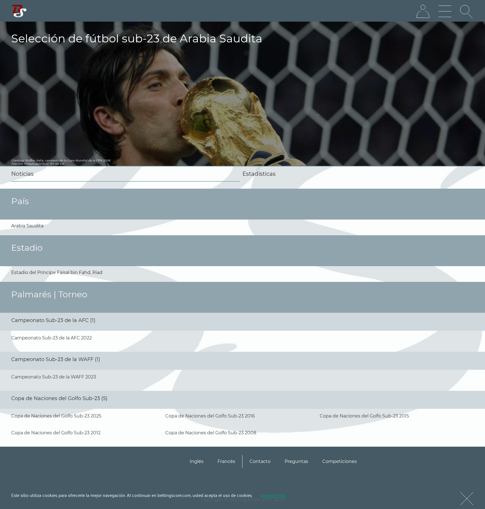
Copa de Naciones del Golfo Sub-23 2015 (364, 416)
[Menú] (445, 11)
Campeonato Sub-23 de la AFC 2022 (51, 338)
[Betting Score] (19, 11)
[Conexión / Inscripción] (423, 11)
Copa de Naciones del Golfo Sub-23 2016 (210, 416)
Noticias (22, 173)
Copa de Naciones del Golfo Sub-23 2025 (56, 416)
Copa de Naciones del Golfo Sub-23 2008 (210, 432)
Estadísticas (259, 173)
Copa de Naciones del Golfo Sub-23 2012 (55, 432)
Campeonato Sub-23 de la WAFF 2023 (53, 377)
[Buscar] (467, 11)
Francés (226, 461)
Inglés (196, 461)
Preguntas (296, 461)
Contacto (260, 461)
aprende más (272, 495)
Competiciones (339, 461)
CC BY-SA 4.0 (54, 164)
